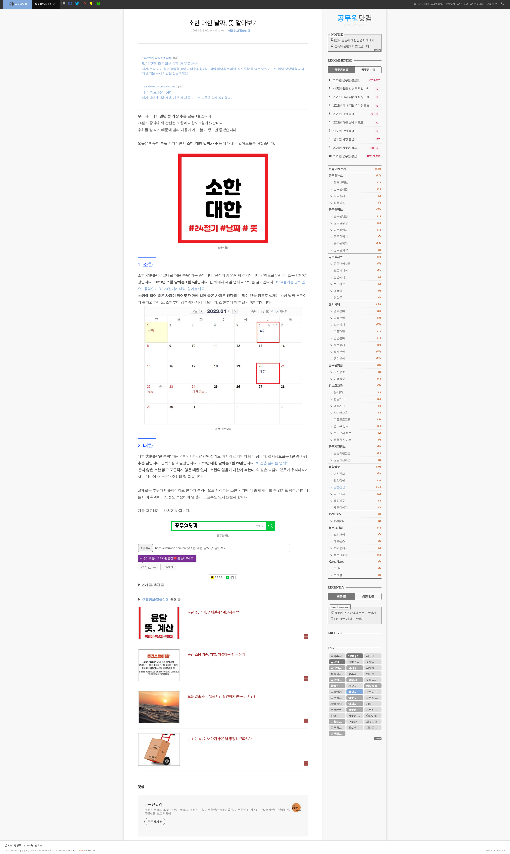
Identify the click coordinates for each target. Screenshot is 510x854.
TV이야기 (357, 521)
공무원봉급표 (476, 4)
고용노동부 (337, 721)
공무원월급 (357, 216)
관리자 (490, 4)
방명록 (17, 845)
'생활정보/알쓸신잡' (156, 599)
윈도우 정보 (357, 426)
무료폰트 (336, 709)
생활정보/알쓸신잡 (239, 30)
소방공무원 (373, 662)
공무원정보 (355, 209)
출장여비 (371, 715)
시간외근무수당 (374, 656)
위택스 (335, 715)
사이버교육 (357, 412)
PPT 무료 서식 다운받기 (349, 618)
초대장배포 (357, 548)
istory (71, 850)
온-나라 (357, 392)
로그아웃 (28, 845)
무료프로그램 (357, 419)
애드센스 (357, 541)
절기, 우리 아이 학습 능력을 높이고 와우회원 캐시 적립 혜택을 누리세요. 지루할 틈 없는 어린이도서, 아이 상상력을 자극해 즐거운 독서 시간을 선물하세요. (223, 71)
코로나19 (371, 691)
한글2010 (357, 399)
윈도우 (352, 727)
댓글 (141, 786)
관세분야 (357, 311)
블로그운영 (357, 554)
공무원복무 (357, 243)
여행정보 (357, 378)
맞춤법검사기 (437, 4)
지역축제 (357, 196)
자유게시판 (423, 4)
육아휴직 (336, 656)
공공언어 (336, 691)
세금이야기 (357, 507)
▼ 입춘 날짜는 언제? (271, 463)
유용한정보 (357, 182)
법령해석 (357, 277)
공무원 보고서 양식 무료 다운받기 (355, 612)
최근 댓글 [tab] (368, 596)
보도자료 (357, 284)
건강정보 (357, 473)
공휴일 (352, 674)
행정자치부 (355, 691)
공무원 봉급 (355, 715)
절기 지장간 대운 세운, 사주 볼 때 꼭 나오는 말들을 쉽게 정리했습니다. (189, 97)
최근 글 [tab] (341, 596)
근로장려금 (355, 721)
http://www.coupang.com (156, 57)
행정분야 (357, 358)
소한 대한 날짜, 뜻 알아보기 (223, 22)
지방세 (370, 668)
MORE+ (378, 50)
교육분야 (357, 317)
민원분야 (357, 338)
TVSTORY (355, 514)
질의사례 (355, 304)
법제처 (352, 703)
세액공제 (336, 703)
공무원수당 (462, 4)
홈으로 (8, 845)
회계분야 (357, 351)
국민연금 (357, 494)
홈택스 (335, 686)
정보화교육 (355, 385)
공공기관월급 (357, 453)
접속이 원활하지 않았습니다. (352, 46)
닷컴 (354, 18)
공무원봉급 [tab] (341, 69)
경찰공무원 (373, 727)
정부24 (352, 680)
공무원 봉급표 (374, 697)
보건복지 (357, 324)
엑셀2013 (357, 405)
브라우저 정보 (357, 433)
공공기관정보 (355, 446)
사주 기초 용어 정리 (157, 92)
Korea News (355, 561)
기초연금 (353, 662)
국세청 (352, 668)
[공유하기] (149, 567)
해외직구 (357, 500)
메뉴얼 (357, 290)
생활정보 (355, 466)
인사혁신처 (373, 674)
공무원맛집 (355, 365)
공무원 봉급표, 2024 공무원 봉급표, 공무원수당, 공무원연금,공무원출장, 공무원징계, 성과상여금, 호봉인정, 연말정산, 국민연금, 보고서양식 (217, 811)
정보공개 (357, 345)
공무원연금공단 (338, 680)
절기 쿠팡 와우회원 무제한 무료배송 (170, 64)
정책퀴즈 (357, 202)
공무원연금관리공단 (374, 709)
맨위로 (38, 845)
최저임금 (371, 721)
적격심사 (336, 674)
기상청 (352, 686)
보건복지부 (337, 733)
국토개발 (357, 331)
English (357, 568)
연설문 (357, 297)
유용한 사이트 (357, 439)
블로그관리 (355, 527)
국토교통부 (355, 697)
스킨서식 (357, 534)
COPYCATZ (499, 850)
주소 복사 (145, 547)
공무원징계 (357, 236)
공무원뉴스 (355, 175)
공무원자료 (355, 257)
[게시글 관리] (154, 567)
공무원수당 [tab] (368, 69)
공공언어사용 (357, 263)
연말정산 (450, 4)
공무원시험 (357, 189)
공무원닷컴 (21, 4)
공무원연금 (357, 229)
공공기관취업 (357, 460)
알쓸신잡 (357, 487)
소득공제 (371, 680)
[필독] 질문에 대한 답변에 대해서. (354, 40)
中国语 (357, 575)
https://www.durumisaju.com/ (158, 86)
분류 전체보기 (355, 168)
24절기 (370, 703)
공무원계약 (357, 250)
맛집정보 (357, 372)
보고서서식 (357, 270)
